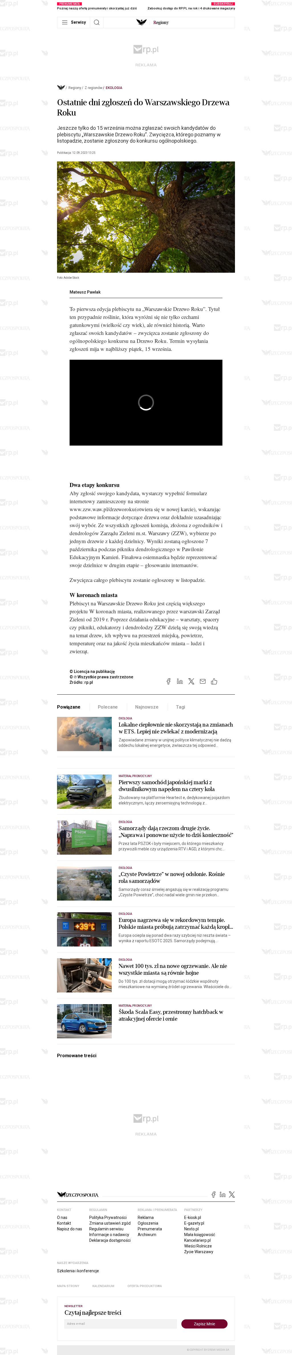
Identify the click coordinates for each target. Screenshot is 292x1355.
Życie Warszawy (198, 1251)
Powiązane (68, 707)
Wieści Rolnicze (198, 1246)
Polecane (108, 707)
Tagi (180, 707)
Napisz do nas (69, 1229)
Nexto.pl (191, 1229)
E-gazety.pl (194, 1223)
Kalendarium (103, 1286)
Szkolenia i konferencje (78, 1271)
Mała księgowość (199, 1234)
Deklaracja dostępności (110, 1240)
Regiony (74, 88)
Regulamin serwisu (106, 1229)
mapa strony (68, 1286)
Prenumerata (150, 1229)
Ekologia (114, 88)
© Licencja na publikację (92, 671)
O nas (62, 1217)
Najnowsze (147, 707)
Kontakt (64, 1223)
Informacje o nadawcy (109, 1234)
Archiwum (147, 1234)
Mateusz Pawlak (85, 292)
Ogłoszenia (148, 1223)
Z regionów (93, 88)
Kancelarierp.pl (197, 1240)
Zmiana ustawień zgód (110, 1223)
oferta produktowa (144, 1286)
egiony (161, 22)
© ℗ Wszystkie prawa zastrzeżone (101, 677)
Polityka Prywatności (108, 1217)
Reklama (146, 1217)
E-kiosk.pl (192, 1217)
